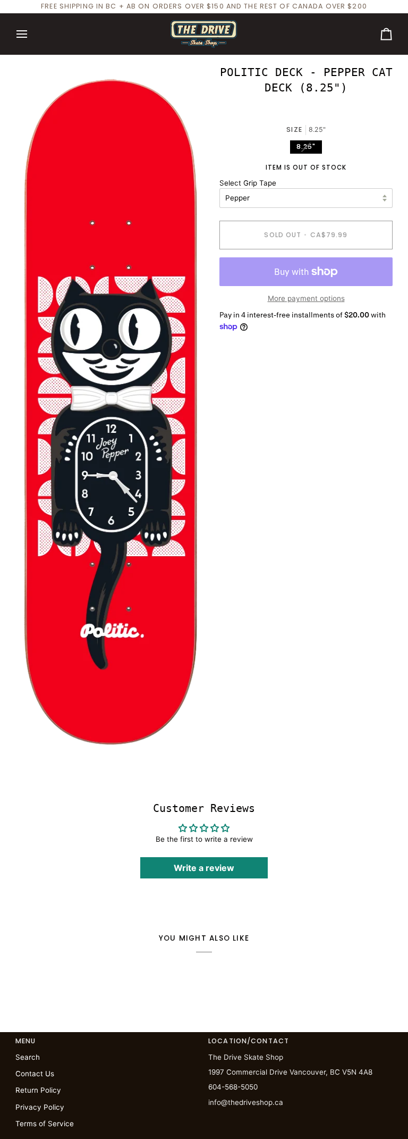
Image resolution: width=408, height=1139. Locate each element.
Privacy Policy (39, 1107)
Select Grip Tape (247, 183)
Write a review (204, 867)
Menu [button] (25, 1040)
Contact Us (34, 1073)
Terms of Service (44, 1123)
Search (27, 1057)
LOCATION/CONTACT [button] (248, 1040)
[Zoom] (35, 737)
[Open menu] (31, 34)
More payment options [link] (306, 298)
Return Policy (38, 1090)
